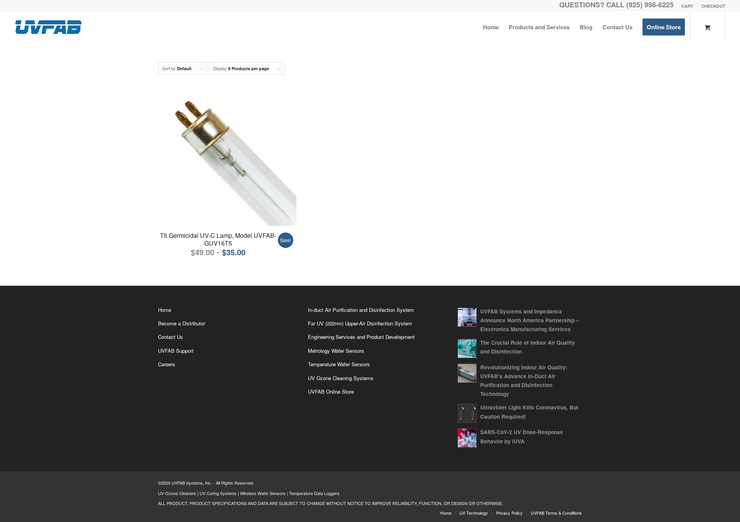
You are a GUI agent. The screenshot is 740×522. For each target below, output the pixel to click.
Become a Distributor (181, 323)
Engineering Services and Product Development (361, 336)
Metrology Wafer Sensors (336, 350)
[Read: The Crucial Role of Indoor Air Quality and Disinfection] (467, 348)
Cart (687, 6)
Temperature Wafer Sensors (339, 364)
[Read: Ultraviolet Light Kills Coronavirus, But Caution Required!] (467, 413)
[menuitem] (688, 6)
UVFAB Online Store (331, 391)
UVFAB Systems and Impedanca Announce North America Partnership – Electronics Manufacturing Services (529, 320)
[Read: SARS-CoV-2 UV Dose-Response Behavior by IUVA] (467, 438)
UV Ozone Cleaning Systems (340, 378)
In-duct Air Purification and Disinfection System (361, 309)
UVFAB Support (175, 350)
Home (164, 309)
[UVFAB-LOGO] (48, 27)
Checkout (713, 6)
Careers (166, 364)
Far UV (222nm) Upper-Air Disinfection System (360, 323)
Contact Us (170, 336)
